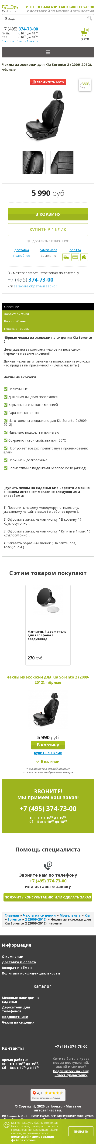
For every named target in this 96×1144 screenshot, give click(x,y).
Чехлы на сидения (39, 915)
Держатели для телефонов (16, 1009)
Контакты (13, 1048)
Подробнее (21, 255)
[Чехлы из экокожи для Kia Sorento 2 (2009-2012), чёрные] (48, 116)
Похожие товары (17, 328)
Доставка (21, 250)
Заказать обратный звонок (20, 41)
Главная (12, 915)
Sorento (14, 919)
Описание (11, 307)
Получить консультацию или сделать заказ (48, 897)
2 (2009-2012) (36, 919)
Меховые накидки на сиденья (21, 999)
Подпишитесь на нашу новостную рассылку (71, 1073)
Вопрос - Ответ (15, 321)
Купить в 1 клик (48, 229)
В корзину (48, 214)
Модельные (70, 915)
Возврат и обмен (17, 967)
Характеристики (16, 314)
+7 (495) (20, 29)
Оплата (75, 250)
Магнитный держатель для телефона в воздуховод (46, 635)
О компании (12, 956)
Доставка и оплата (19, 962)
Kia (87, 915)
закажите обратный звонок (35, 286)
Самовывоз (48, 250)
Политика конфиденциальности (31, 973)
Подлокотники (15, 1016)
